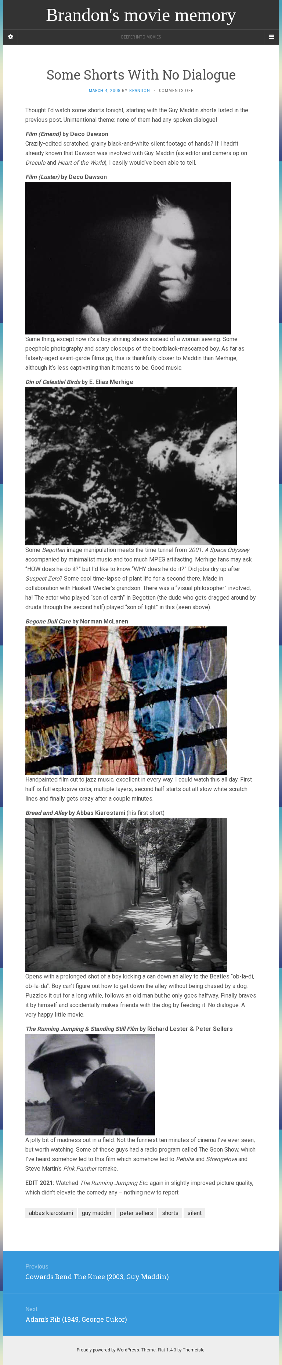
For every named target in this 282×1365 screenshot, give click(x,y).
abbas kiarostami (51, 1213)
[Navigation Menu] (271, 37)
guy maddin (96, 1213)
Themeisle (194, 1350)
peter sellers (136, 1213)
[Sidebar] (10, 37)
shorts (170, 1213)
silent (194, 1213)
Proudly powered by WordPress (108, 1350)
